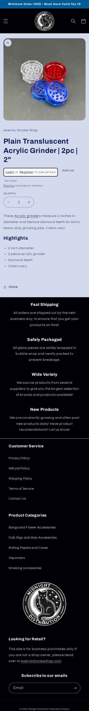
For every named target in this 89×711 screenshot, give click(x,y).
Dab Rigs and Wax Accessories (33, 537)
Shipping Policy (20, 478)
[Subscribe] (75, 688)
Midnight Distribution (38, 709)
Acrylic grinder (26, 216)
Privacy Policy (19, 458)
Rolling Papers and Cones (28, 547)
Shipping (8, 186)
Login (10, 172)
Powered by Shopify (59, 709)
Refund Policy (19, 468)
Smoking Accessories (25, 568)
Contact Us (17, 498)
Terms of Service (21, 488)
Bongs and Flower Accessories (32, 527)
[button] (6, 21)
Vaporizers (17, 558)
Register (26, 172)
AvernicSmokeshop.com (41, 661)
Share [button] (13, 287)
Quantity (9, 193)
